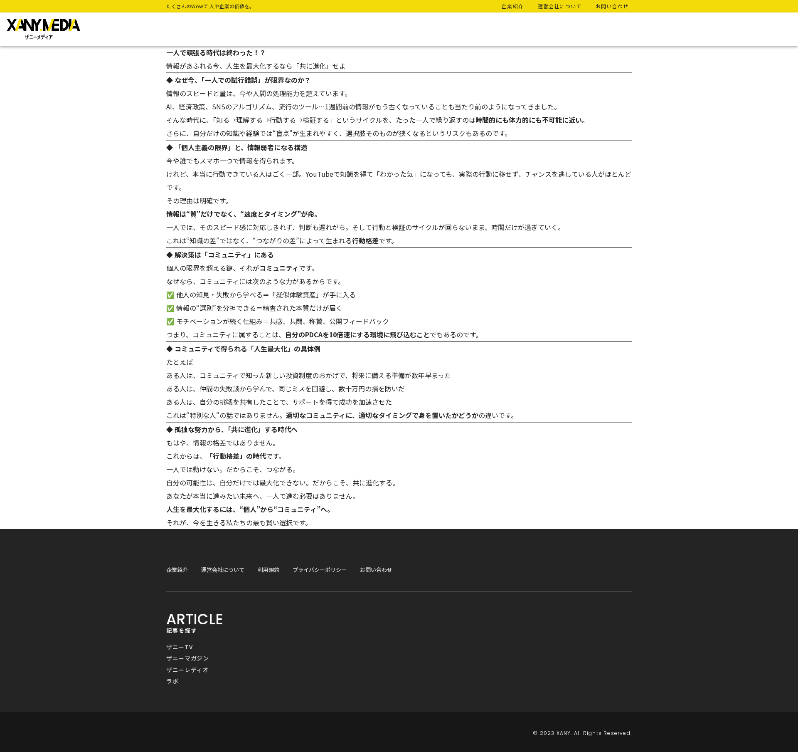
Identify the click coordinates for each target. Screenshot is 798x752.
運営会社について (222, 570)
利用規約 (268, 570)
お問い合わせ (376, 570)
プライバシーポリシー (320, 570)
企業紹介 (177, 570)
